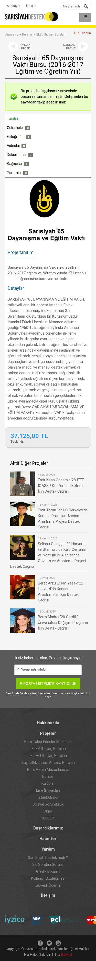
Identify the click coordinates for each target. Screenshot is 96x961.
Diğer (48, 811)
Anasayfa (13, 6)
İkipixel (66, 954)
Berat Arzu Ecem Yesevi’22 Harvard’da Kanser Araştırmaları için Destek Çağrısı (60, 589)
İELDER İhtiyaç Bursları (48, 755)
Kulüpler (48, 783)
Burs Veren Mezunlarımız (48, 769)
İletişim (31, 6)
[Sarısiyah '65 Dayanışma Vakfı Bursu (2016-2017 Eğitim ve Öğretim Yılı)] (48, 213)
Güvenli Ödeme (48, 885)
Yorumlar (17, 173)
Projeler (48, 733)
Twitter (49, 943)
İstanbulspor (48, 797)
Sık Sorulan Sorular (48, 864)
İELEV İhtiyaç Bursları (51, 34)
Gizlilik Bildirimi (48, 871)
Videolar (16, 146)
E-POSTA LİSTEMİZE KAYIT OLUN (48, 684)
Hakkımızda (48, 722)
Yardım (48, 849)
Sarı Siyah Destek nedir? (48, 857)
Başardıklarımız (48, 828)
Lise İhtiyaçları (48, 790)
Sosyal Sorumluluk (48, 804)
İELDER (48, 818)
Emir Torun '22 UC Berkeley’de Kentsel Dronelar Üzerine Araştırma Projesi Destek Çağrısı (63, 516)
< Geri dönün (82, 33)
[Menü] (85, 17)
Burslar (27, 34)
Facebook (40, 943)
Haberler (48, 838)
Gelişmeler (18, 128)
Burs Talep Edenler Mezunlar (48, 741)
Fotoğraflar (18, 137)
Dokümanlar (19, 155)
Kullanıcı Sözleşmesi (48, 878)
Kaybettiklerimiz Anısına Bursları (48, 762)
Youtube (58, 943)
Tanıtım (13, 119)
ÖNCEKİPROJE (25, 46)
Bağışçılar (17, 164)
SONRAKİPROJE (69, 46)
